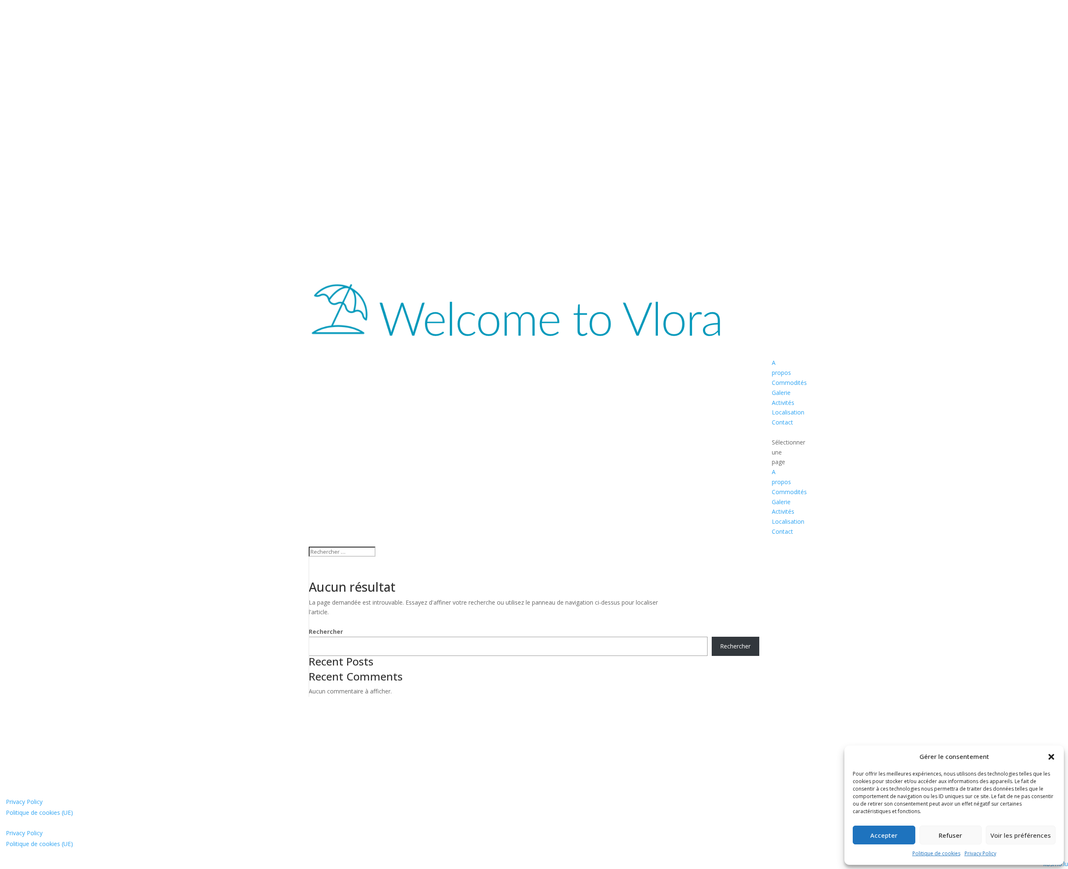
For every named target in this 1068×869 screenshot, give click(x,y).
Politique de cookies (936, 853)
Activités (783, 511)
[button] (1051, 757)
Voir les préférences (1020, 835)
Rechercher (326, 631)
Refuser (950, 835)
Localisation (788, 521)
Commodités (789, 492)
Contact (782, 531)
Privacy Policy (980, 853)
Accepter (883, 835)
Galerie (781, 502)
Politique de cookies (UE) (39, 812)
